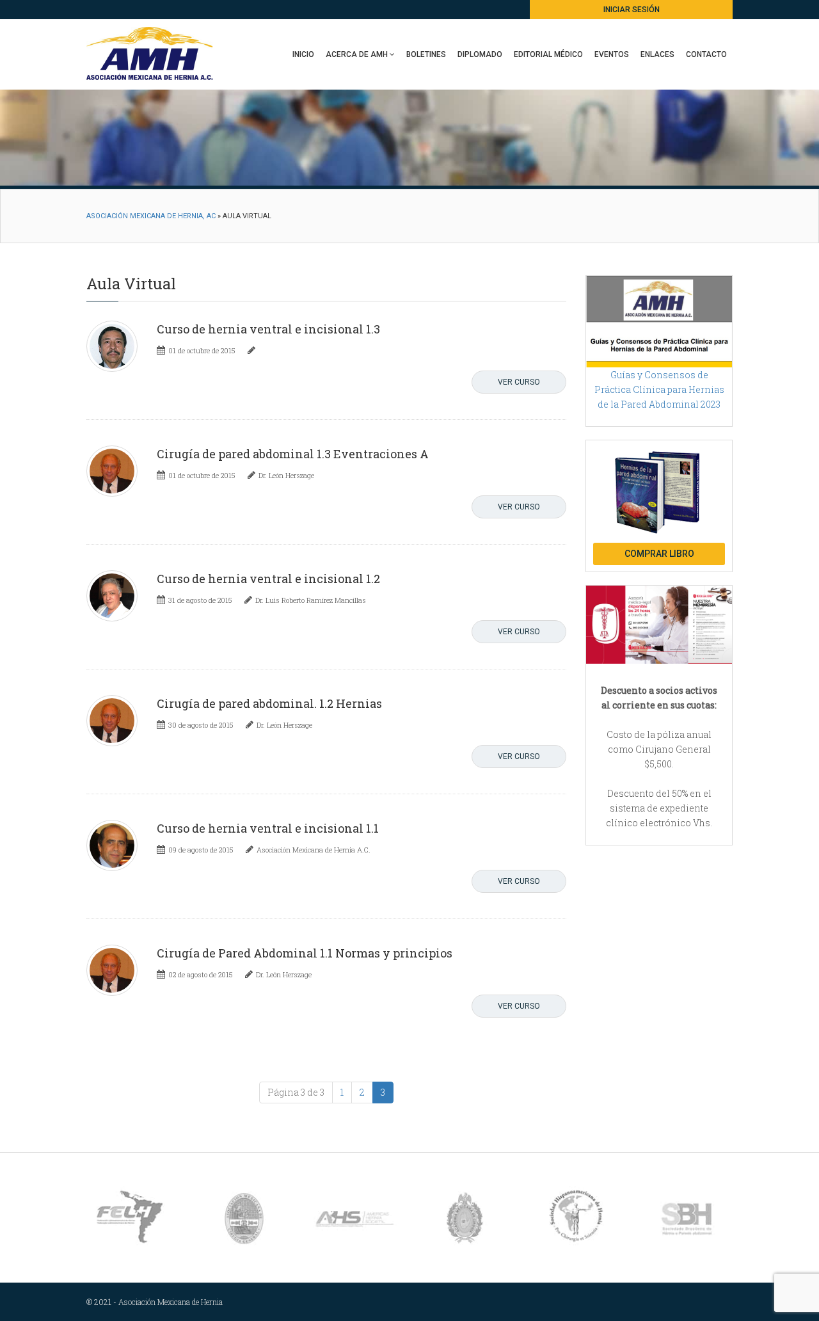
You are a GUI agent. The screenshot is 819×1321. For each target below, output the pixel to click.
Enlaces (657, 54)
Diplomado (479, 54)
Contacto (706, 54)
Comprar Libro (659, 553)
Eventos (611, 54)
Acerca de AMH (357, 54)
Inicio (303, 54)
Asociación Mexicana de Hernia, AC (151, 216)
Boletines (426, 54)
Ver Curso (519, 382)
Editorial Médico (548, 54)
